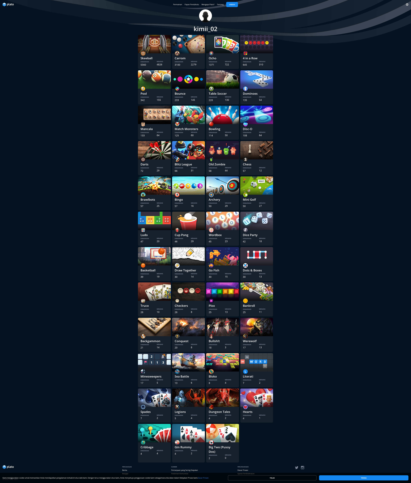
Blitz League (183, 164)
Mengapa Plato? (208, 4)
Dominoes (250, 93)
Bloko (213, 376)
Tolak (272, 478)
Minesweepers (151, 376)
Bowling (214, 129)
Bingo (179, 199)
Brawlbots (148, 199)
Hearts (247, 412)
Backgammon (150, 341)
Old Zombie (217, 164)
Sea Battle (182, 376)
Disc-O (247, 129)
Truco (145, 306)
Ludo (144, 235)
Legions (180, 412)
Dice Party (250, 235)
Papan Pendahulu (192, 4)
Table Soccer (218, 93)
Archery (214, 199)
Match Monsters (186, 129)
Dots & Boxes (252, 270)
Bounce (180, 93)
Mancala (147, 129)
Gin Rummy (183, 447)
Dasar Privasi (243, 470)
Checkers (181, 306)
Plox (212, 306)
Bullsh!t (214, 341)
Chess (247, 164)
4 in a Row (250, 58)
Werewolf (250, 341)
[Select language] (407, 4)
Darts (144, 164)
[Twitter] (296, 467)
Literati (248, 376)
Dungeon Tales (219, 412)
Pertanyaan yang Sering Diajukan (184, 470)
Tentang (220, 4)
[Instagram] (302, 467)
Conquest (181, 341)
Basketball (148, 270)
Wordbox (215, 235)
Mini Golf (249, 199)
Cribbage (147, 447)
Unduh (232, 5)
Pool (144, 93)
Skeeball (147, 58)
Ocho (212, 58)
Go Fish (214, 270)
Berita (124, 470)
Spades (146, 412)
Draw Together (185, 270)
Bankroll (249, 306)
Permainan (177, 4)
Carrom (180, 58)
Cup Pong (181, 235)
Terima (364, 478)
